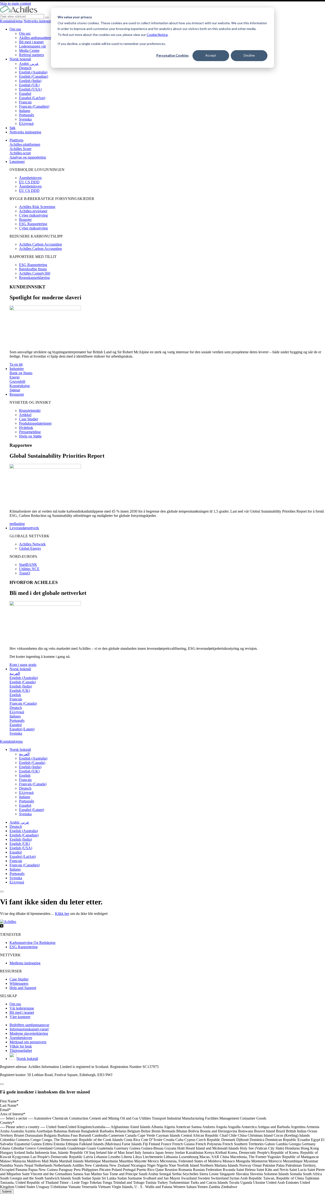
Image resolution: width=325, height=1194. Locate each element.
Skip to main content (15, 3)
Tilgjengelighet (21, 1050)
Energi (15, 377)
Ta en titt (16, 364)
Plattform (16, 140)
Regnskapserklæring (34, 278)
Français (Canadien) (34, 106)
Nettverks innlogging (39, 21)
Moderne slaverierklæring (29, 1033)
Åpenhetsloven (30, 178)
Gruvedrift (17, 381)
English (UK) (29, 85)
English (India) (30, 81)
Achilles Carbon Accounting (40, 244)
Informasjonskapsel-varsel (29, 1029)
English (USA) (30, 89)
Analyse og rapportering (28, 157)
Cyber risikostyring (33, 215)
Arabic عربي (29, 64)
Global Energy (30, 548)
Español (25, 94)
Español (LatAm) (32, 98)
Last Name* (9, 1105)
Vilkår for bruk (21, 1046)
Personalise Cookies (172, 55)
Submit (7, 1191)
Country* (7, 1123)
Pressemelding (30, 432)
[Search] (47, 17)
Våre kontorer (20, 1017)
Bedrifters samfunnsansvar (29, 1025)
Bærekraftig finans (33, 269)
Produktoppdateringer (35, 423)
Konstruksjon (20, 386)
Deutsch (25, 68)
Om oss (15, 29)
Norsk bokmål (20, 59)
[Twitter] (1, 926)
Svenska (25, 119)
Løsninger (17, 162)
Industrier (17, 369)
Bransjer (25, 220)
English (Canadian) (33, 76)
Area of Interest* (12, 1114)
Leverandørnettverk (24, 528)
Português (26, 115)
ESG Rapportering (33, 224)
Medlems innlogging (25, 963)
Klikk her (62, 914)
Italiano (24, 111)
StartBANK (28, 565)
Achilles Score (20, 149)
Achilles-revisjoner (33, 211)
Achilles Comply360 (34, 273)
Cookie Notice (157, 35)
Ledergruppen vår (32, 46)
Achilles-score (20, 153)
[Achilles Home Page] (18, 12)
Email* (5, 1110)
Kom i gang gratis (23, 665)
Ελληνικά (26, 123)
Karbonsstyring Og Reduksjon (32, 943)
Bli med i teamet (31, 42)
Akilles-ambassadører (35, 38)
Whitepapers (19, 983)
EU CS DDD (29, 182)
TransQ (24, 573)
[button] (20, 749)
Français (25, 102)
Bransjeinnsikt (29, 410)
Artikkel (25, 415)
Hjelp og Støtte (30, 436)
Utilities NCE (29, 569)
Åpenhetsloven (21, 1038)
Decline (249, 55)
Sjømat (15, 390)
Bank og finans (21, 373)
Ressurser (17, 394)
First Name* (9, 1101)
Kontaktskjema (11, 21)
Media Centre (29, 51)
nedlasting (17, 524)
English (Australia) (33, 72)
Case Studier (28, 419)
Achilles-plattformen (25, 144)
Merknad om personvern (28, 1042)
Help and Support (23, 988)
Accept (210, 55)
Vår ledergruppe (22, 1008)
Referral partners (31, 55)
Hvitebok (26, 428)
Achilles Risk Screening (37, 207)
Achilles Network (32, 544)
